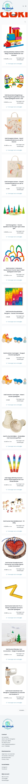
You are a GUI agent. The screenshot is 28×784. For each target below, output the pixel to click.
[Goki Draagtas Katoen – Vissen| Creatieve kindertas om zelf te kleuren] (14, 167)
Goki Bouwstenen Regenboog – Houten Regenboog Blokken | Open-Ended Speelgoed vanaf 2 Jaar (14, 96)
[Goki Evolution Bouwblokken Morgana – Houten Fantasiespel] (14, 296)
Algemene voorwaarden (8, 754)
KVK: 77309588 (6, 746)
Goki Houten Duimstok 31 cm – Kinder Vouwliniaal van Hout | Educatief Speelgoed (14, 607)
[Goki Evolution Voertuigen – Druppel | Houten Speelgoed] (14, 338)
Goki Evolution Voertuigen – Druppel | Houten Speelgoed (14, 354)
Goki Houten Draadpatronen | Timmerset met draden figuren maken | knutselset (14, 564)
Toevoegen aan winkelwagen (20, 58)
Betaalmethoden (6, 757)
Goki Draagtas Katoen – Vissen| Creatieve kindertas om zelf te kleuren (14, 183)
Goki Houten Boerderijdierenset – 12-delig (14, 522)
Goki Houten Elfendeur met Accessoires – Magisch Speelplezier (14, 650)
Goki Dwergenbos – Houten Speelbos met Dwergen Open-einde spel (14, 226)
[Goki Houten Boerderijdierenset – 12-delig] (14, 506)
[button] (14, 64)
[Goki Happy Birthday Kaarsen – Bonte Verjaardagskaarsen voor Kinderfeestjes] (14, 463)
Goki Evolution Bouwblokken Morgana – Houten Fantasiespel (14, 312)
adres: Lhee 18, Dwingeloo (8, 739)
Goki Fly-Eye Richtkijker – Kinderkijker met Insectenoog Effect (14, 437)
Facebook (4, 769)
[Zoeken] (23, 6)
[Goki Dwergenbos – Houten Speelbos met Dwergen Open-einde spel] (14, 210)
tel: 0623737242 (6, 742)
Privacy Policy (5, 759)
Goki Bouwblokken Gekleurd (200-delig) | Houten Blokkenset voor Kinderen (14, 53)
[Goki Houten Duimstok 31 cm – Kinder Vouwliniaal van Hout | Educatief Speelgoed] (14, 591)
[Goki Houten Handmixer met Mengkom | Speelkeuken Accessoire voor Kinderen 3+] (14, 676)
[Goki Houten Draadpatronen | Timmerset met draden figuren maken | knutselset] (14, 548)
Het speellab (5, 737)
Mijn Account (5, 777)
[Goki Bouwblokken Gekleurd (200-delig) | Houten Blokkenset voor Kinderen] (14, 37)
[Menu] (25, 6)
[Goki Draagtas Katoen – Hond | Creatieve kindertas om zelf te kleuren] (14, 123)
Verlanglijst (5, 778)
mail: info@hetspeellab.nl (8, 744)
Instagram (4, 767)
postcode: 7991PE (6, 741)
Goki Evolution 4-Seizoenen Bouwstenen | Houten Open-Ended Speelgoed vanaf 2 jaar (14, 270)
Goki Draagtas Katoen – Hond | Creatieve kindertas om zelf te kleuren (14, 140)
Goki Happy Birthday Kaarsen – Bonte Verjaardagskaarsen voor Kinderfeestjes (14, 479)
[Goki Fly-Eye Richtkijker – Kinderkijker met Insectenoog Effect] (14, 421)
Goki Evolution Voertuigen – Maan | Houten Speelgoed (14, 395)
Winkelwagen (5, 780)
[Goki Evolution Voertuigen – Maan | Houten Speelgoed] (14, 380)
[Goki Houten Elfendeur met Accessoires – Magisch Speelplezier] (14, 634)
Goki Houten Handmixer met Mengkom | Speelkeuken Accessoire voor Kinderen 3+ (14, 692)
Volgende (21, 710)
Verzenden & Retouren (8, 756)
